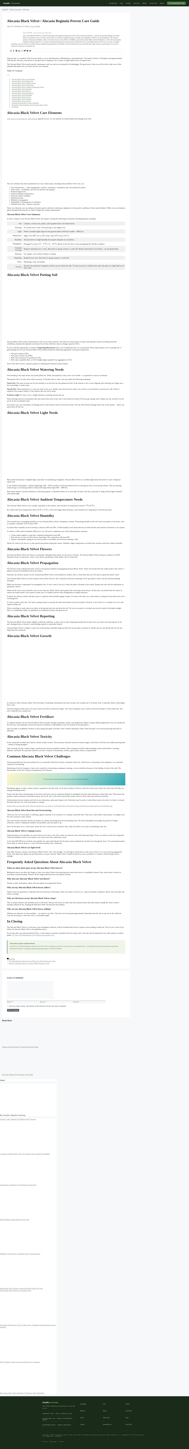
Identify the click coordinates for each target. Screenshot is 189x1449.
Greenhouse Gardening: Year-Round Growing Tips (18, 1185)
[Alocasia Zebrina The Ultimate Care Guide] (21, 1071)
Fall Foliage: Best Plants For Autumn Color (15, 1291)
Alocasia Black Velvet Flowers (21, 91)
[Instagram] (11, 51)
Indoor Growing (15, 9)
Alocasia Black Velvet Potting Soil (22, 81)
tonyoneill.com (107, 1424)
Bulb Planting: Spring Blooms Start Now (14, 1220)
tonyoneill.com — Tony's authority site (57, 1413)
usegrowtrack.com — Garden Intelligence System (57, 1419)
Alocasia (26, 9)
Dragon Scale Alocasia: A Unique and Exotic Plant (20, 1047)
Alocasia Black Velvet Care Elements (23, 79)
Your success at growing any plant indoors (22, 119)
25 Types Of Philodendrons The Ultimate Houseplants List (33, 935)
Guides (128, 3)
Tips (121, 3)
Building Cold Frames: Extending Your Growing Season (20, 1254)
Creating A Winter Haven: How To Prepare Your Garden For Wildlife (25, 1154)
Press (127, 1417)
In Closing (15, 107)
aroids (45, 58)
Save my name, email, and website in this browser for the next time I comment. (38, 1006)
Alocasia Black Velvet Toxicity (21, 101)
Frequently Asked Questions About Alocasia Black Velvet (30, 105)
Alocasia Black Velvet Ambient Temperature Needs (28, 87)
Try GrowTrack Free (176, 3)
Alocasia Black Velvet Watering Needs (24, 83)
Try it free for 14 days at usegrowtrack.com (36, 948)
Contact (82, 1424)
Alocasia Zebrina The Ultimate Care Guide (17, 1075)
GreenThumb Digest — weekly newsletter (56, 1425)
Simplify (11, 3)
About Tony (106, 1417)
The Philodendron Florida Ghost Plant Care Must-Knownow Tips (32, 961)
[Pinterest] (16, 51)
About (162, 3)
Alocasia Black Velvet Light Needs (23, 85)
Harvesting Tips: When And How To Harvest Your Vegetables (22, 1393)
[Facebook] (14, 51)
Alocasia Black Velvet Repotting (22, 95)
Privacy (45, 1441)
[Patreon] (25, 51)
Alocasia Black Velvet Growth (21, 97)
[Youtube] (27, 51)
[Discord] (30, 51)
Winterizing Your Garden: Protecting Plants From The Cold (21, 1288)
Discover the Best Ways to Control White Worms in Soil (29, 963)
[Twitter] (22, 51)
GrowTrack (153, 3)
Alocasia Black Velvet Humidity (22, 89)
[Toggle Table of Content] (8, 75)
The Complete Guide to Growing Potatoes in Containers (20, 1362)
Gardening (113, 3)
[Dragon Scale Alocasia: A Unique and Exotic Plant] (21, 1043)
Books (145, 3)
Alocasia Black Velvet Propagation (22, 93)
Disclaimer (53, 1441)
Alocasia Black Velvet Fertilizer (21, 99)
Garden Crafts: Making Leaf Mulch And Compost (18, 1119)
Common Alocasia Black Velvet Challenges (25, 103)
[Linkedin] (19, 51)
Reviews (137, 3)
